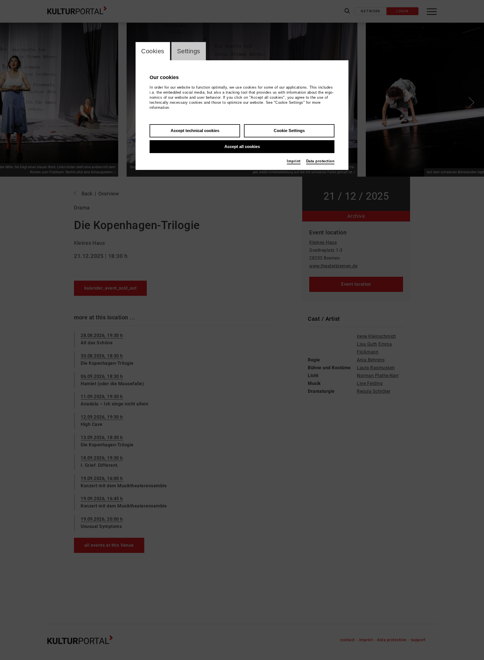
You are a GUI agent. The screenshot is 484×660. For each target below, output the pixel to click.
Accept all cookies (242, 146)
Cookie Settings (289, 130)
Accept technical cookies (195, 130)
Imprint (294, 161)
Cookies (152, 51)
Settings (188, 51)
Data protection (320, 161)
